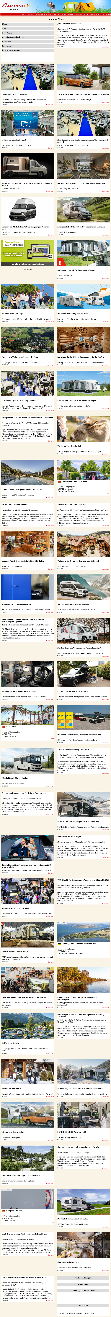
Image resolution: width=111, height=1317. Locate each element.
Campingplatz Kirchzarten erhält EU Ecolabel (19, 363)
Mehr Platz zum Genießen (12, 566)
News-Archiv (7, 33)
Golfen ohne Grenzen (10, 1043)
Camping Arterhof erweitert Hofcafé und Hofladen (23, 561)
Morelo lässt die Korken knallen (15, 778)
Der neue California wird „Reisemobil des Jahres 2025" (80, 735)
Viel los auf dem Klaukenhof (69, 446)
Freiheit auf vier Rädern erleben (15, 952)
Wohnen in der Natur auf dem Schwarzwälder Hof (78, 561)
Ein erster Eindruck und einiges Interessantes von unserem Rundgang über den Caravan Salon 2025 (24, 101)
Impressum (6, 46)
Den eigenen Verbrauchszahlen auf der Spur (20, 357)
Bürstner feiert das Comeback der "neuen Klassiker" (79, 648)
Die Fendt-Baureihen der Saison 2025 (72, 1219)
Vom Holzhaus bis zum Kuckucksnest (71, 566)
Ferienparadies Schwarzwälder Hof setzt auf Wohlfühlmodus (80, 363)
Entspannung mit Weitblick (67, 189)
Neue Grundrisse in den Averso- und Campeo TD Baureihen (80, 653)
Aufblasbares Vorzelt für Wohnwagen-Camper (76, 270)
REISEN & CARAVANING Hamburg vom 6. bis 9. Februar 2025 (27, 914)
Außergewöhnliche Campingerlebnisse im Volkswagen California (82, 697)
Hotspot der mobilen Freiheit (14, 140)
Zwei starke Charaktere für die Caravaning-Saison (76, 319)
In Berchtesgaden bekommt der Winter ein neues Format (80, 1089)
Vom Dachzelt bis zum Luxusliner (16, 908)
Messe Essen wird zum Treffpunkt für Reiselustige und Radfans (26, 870)
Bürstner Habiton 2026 (10, 189)
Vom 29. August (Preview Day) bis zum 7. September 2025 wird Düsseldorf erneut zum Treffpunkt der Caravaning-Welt (27, 407)
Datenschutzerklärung (11, 50)
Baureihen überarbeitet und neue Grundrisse (74, 1268)
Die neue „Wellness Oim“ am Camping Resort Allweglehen (81, 183)
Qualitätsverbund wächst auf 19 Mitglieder (18, 1181)
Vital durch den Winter (11, 1089)
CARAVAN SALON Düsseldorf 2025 (16, 145)
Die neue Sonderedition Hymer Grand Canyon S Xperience (24, 697)
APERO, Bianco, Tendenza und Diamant (73, 1224)
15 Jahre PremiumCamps (12, 314)
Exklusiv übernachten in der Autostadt (73, 691)
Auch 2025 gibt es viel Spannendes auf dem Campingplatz (79, 451)
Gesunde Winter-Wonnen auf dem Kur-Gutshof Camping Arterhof (27, 1094)
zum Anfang (83, 1284)
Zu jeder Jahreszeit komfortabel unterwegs (19, 691)
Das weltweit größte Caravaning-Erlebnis (19, 400)
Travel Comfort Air (64, 276)
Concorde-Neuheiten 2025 (68, 1262)
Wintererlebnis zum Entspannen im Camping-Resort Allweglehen (82, 1094)
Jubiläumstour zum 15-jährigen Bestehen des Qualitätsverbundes (26, 319)
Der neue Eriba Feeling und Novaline (72, 314)
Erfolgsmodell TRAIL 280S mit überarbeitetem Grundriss (81, 227)
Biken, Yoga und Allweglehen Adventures (18, 495)
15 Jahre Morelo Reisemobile (13, 784)
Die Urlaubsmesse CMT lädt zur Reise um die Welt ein (24, 997)
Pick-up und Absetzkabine (13, 1132)
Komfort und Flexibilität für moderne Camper (76, 400)
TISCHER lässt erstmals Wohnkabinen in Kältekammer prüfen (26, 610)
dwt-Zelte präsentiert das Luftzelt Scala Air (74, 406)
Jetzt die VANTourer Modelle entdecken (73, 604)
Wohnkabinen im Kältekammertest (16, 604)
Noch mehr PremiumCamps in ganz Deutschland (22, 1175)
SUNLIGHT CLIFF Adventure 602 (71, 1132)
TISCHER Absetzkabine (66, 232)
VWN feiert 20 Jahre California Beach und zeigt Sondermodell (83, 94)
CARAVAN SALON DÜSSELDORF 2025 (73, 145)
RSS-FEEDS (7, 42)
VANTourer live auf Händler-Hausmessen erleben (76, 610)
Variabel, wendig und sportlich (69, 1137)
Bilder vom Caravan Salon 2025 (15, 94)
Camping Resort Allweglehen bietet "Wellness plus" (23, 489)
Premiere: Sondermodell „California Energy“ (74, 100)
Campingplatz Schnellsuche (13, 37)
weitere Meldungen (83, 1278)
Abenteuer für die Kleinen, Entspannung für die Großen (80, 357)
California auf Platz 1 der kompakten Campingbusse (77, 740)
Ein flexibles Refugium (11, 1137)
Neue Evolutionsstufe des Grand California (18, 232)
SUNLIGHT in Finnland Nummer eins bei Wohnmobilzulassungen (83, 827)
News (4, 29)
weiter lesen (105, 47)
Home (4, 24)
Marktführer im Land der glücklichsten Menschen (78, 822)
